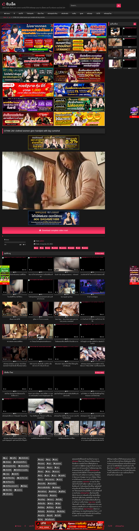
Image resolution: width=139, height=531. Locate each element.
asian (41, 459)
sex (58, 467)
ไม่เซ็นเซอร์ (50, 519)
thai (48, 471)
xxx (55, 475)
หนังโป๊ (21, 13)
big (42, 248)
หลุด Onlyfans (88, 509)
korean (42, 467)
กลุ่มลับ (62, 475)
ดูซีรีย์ (117, 468)
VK (41, 475)
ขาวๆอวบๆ (50, 479)
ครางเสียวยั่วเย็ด (45, 487)
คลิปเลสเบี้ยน (24, 466)
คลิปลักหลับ (64, 13)
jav (10, 17)
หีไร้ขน (51, 507)
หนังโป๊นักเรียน (9, 478)
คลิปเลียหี (8, 470)
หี (14, 13)
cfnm (48, 248)
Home (8, 13)
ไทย (41, 519)
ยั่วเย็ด (60, 499)
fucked (42, 463)
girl (50, 463)
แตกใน (42, 515)
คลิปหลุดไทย (107, 13)
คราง (60, 479)
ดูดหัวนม (53, 491)
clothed (55, 248)
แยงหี (50, 515)
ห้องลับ (42, 511)
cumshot (63, 248)
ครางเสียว (53, 483)
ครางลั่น (42, 483)
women (86, 248)
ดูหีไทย (63, 491)
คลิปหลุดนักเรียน (52, 13)
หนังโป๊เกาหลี (23, 478)
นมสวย (54, 495)
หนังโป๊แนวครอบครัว (11, 486)
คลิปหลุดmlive (94, 470)
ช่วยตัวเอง (43, 491)
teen (41, 471)
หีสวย (51, 503)
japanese (58, 463)
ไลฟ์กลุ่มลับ (30, 13)
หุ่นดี (59, 507)
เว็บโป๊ (98, 13)
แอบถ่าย (19, 490)
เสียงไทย (61, 511)
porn (50, 467)
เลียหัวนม (51, 511)
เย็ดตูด (25, 486)
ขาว (41, 479)
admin (42, 241)
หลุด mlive (92, 502)
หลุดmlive (86, 481)
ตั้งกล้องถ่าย (43, 495)
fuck (56, 459)
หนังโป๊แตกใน (9, 482)
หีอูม (58, 503)
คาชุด (7, 474)
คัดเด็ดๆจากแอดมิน (22, 470)
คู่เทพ (81, 13)
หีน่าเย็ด (42, 503)
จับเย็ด (10, 4)
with (79, 248)
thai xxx (56, 471)
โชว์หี (58, 515)
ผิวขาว (51, 499)
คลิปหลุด (89, 13)
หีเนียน (42, 507)
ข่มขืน (74, 13)
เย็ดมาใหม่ (41, 13)
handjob (72, 248)
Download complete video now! (54, 230)
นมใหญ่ (42, 499)
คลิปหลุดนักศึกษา (21, 462)
